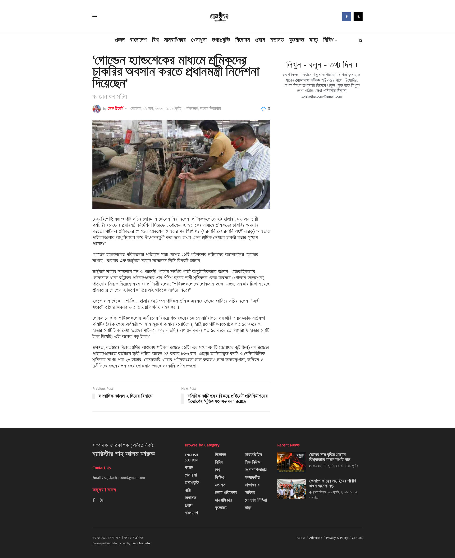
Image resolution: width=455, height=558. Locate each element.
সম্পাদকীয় (252, 477)
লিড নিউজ (252, 462)
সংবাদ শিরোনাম (210, 108)
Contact (357, 537)
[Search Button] (361, 40)
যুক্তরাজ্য (296, 40)
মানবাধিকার (175, 40)
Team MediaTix (140, 543)
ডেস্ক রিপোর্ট (115, 108)
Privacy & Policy (337, 537)
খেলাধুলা (199, 40)
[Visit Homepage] (219, 16)
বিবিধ (328, 40)
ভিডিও (220, 477)
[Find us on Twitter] (358, 16)
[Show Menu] (94, 16)
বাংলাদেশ (138, 40)
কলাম (189, 467)
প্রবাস (260, 40)
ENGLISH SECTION (191, 457)
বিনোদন (242, 40)
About (301, 537)
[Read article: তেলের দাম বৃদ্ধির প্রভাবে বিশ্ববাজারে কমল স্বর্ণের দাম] (291, 462)
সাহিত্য (250, 492)
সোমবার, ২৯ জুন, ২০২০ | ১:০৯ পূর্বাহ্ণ (155, 108)
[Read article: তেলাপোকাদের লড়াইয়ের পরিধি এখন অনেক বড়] (291, 489)
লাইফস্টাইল (253, 454)
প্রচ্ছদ (120, 40)
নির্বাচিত (190, 497)
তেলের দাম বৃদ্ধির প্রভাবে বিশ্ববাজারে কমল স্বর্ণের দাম (329, 457)
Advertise (315, 537)
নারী (188, 490)
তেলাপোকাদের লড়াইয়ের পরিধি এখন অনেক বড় (332, 483)
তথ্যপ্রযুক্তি (221, 40)
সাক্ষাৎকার (252, 485)
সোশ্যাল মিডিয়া (256, 500)
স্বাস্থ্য (313, 40)
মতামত (277, 40)
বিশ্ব (155, 40)
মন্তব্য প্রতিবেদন (226, 492)
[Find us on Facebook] (346, 16)
